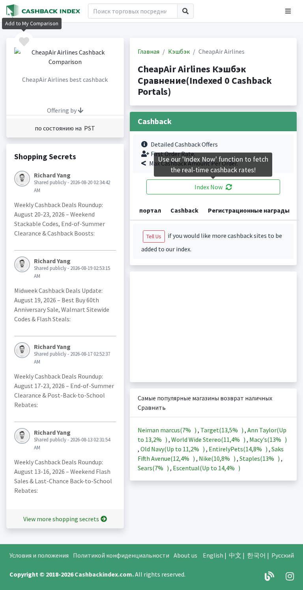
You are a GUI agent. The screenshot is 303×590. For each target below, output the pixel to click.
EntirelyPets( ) (239, 449)
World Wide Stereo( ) (209, 439)
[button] (288, 11)
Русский (282, 555)
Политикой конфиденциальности (121, 555)
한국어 (256, 555)
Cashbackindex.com (103, 574)
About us (185, 555)
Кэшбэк (179, 51)
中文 (235, 555)
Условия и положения (39, 555)
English (213, 555)
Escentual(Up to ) (206, 468)
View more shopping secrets (61, 519)
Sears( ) (154, 468)
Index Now (209, 187)
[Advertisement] (213, 326)
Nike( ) (218, 458)
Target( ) (222, 430)
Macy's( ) (268, 439)
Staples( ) (260, 458)
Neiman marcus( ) (168, 430)
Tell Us (153, 236)
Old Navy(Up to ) (173, 449)
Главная (148, 51)
